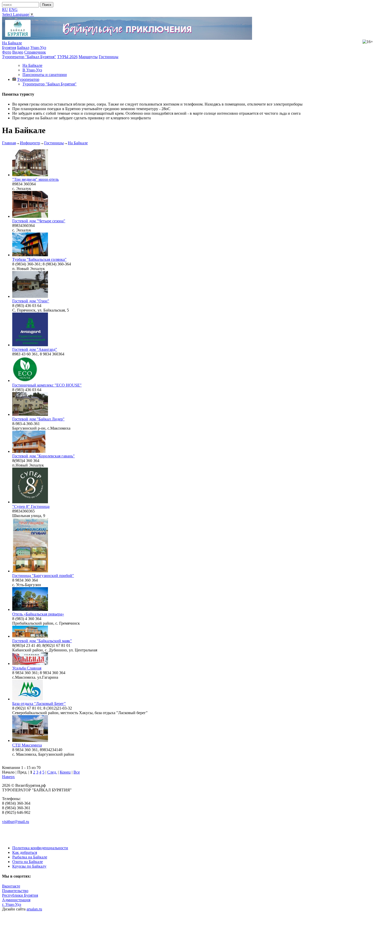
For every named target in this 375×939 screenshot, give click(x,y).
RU (5, 9)
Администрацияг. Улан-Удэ (16, 902)
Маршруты (88, 57)
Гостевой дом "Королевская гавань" (43, 456)
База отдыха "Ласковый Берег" (39, 703)
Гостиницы (108, 57)
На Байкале (12, 43)
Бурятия (9, 47)
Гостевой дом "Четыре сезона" (38, 221)
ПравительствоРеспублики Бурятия (20, 893)
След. (52, 772)
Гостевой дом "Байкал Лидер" (38, 419)
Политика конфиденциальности (40, 848)
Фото (6, 52)
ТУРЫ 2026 (67, 57)
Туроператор (28, 79)
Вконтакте (11, 886)
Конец (65, 772)
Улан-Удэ (38, 47)
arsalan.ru (34, 909)
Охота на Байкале (27, 861)
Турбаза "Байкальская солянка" (39, 259)
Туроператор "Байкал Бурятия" (29, 57)
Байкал (23, 47)
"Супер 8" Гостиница (30, 506)
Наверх (8, 777)
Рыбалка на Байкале (29, 857)
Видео (17, 52)
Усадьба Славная (26, 668)
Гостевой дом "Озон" (30, 301)
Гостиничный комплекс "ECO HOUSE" (47, 385)
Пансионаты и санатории (44, 74)
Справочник (35, 52)
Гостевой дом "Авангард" (34, 349)
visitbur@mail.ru (15, 821)
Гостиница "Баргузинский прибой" (43, 575)
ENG (13, 9)
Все (76, 772)
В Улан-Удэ (32, 70)
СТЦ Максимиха (27, 745)
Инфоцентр (30, 143)
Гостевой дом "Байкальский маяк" (42, 641)
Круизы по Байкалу (29, 866)
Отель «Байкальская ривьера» (38, 614)
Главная (9, 143)
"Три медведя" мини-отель (35, 179)
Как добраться (24, 852)
